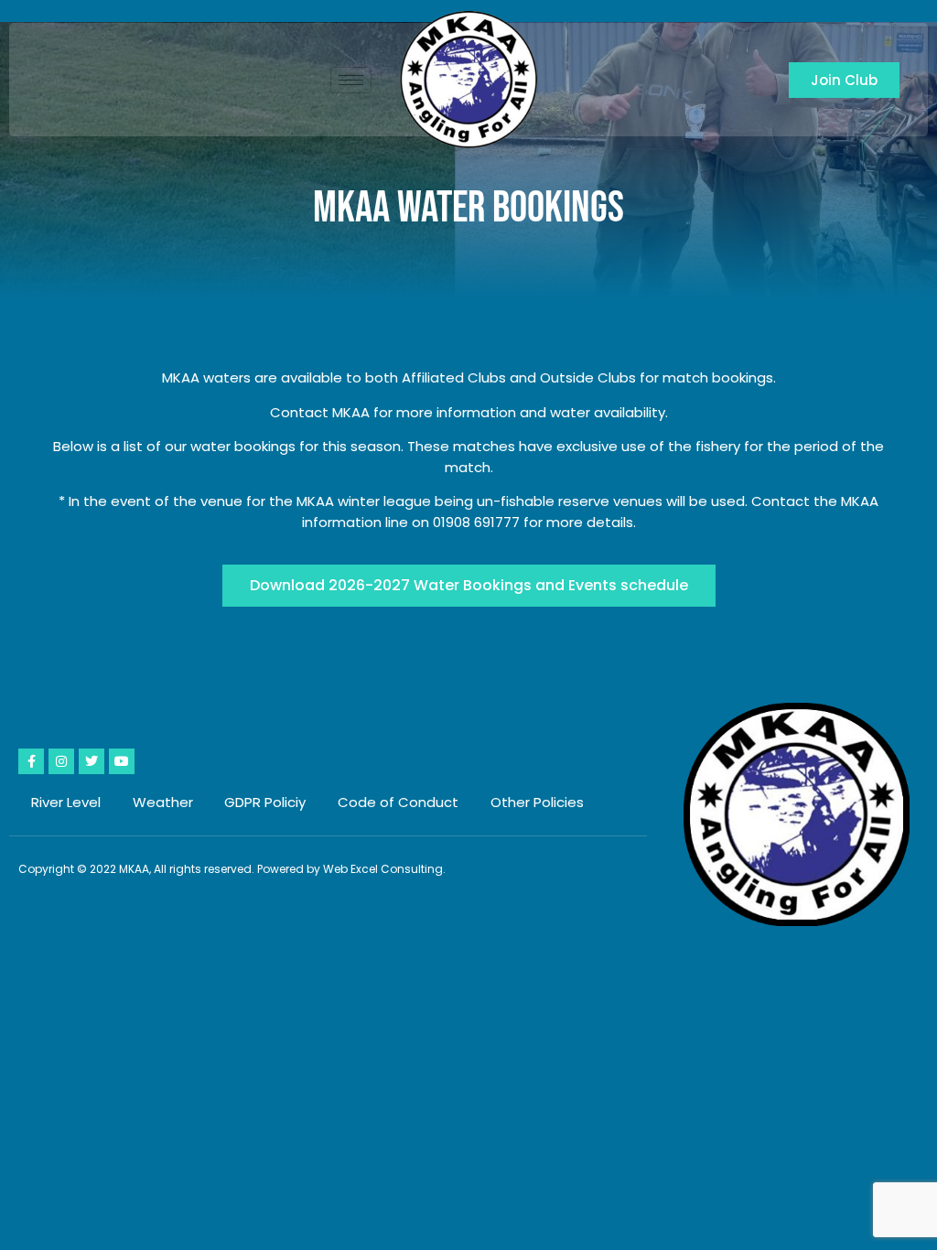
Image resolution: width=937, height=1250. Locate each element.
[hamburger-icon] (351, 80)
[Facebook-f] (31, 761)
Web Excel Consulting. (384, 869)
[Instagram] (61, 761)
